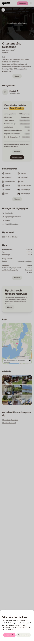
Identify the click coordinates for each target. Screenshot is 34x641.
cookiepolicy (11, 630)
